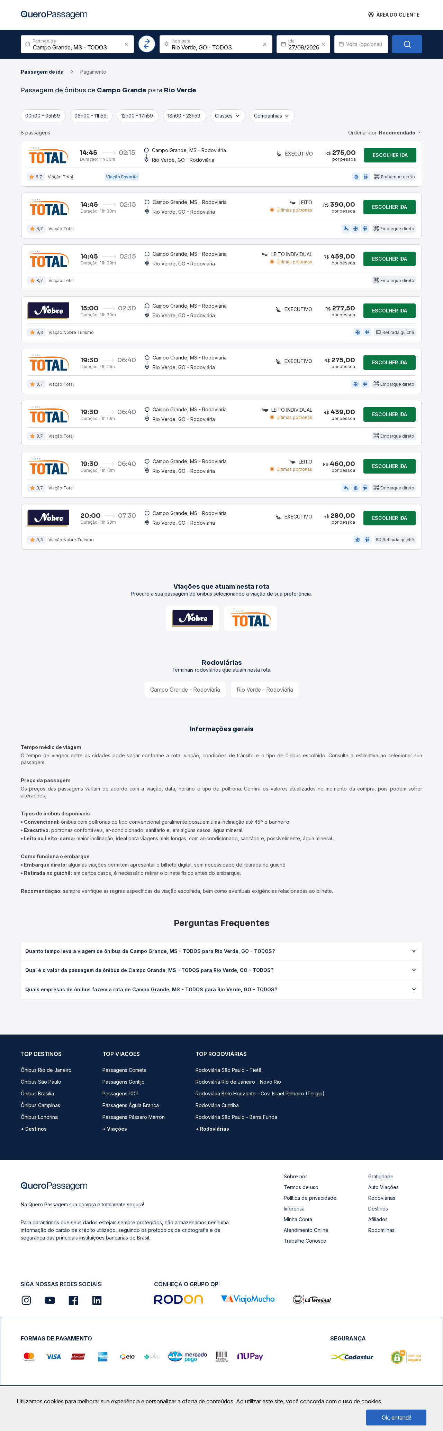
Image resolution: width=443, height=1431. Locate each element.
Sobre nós (296, 1176)
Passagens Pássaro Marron (133, 1117)
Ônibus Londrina (39, 1117)
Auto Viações (383, 1187)
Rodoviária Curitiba (217, 1105)
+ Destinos (34, 1129)
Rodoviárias (381, 1198)
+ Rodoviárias (212, 1129)
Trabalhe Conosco (305, 1241)
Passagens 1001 (120, 1093)
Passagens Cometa (124, 1070)
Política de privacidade (310, 1198)
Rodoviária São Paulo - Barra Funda (236, 1117)
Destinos (378, 1209)
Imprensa (294, 1209)
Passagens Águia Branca (130, 1105)
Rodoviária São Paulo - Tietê (229, 1070)
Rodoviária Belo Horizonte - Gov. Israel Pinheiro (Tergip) (260, 1093)
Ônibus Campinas (40, 1105)
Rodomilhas (381, 1230)
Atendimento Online (306, 1230)
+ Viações (114, 1129)
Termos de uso (301, 1187)
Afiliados (378, 1219)
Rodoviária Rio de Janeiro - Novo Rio (238, 1082)
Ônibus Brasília (37, 1093)
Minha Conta (298, 1219)
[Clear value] (323, 44)
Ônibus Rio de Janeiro (46, 1070)
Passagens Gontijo (123, 1082)
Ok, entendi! (396, 1417)
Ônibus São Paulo (41, 1082)
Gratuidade (381, 1176)
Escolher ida (390, 155)
